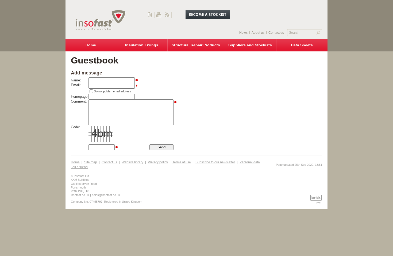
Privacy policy (158, 162)
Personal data (250, 162)
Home (75, 162)
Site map (90, 162)
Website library (132, 162)
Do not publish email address (112, 91)
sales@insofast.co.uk (106, 195)
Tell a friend (79, 167)
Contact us (109, 162)
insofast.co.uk (80, 195)
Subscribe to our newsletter (215, 162)
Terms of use (181, 162)
